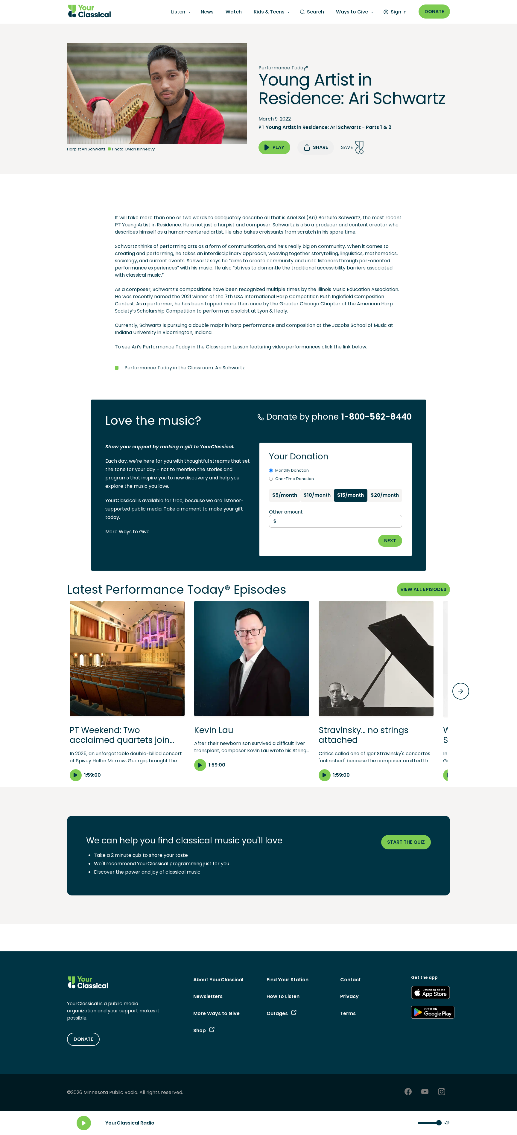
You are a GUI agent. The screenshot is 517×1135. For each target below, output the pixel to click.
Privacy (349, 996)
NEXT (390, 540)
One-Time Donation (294, 479)
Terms (348, 1013)
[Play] (84, 1123)
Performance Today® (283, 67)
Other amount (286, 511)
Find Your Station (287, 979)
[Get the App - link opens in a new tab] (430, 993)
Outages (277, 1013)
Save (347, 147)
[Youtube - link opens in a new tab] (424, 1092)
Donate (434, 11)
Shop (199, 1030)
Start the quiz (406, 842)
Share (320, 147)
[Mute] (447, 1123)
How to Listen (283, 996)
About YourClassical (218, 979)
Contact (350, 979)
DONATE (83, 1039)
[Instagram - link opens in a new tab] (441, 1092)
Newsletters (208, 996)
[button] (127, 691)
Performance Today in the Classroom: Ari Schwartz (184, 368)
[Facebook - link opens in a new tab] (408, 1092)
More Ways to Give (127, 531)
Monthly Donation (292, 470)
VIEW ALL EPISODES (423, 589)
